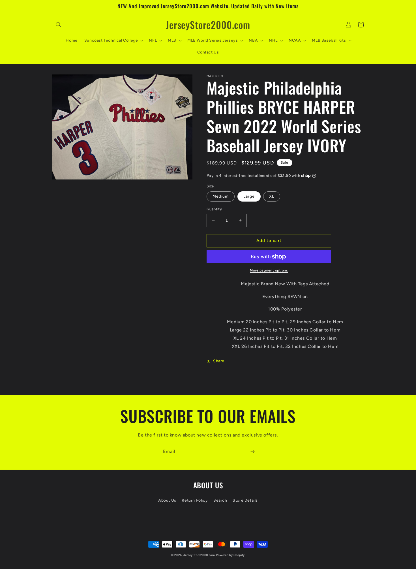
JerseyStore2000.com (199, 555)
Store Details (245, 500)
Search (220, 500)
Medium (221, 196)
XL (271, 196)
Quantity (214, 209)
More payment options (269, 270)
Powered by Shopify (230, 555)
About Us (167, 500)
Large (249, 196)
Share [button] (218, 361)
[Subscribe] (252, 451)
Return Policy (195, 500)
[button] (58, 24)
